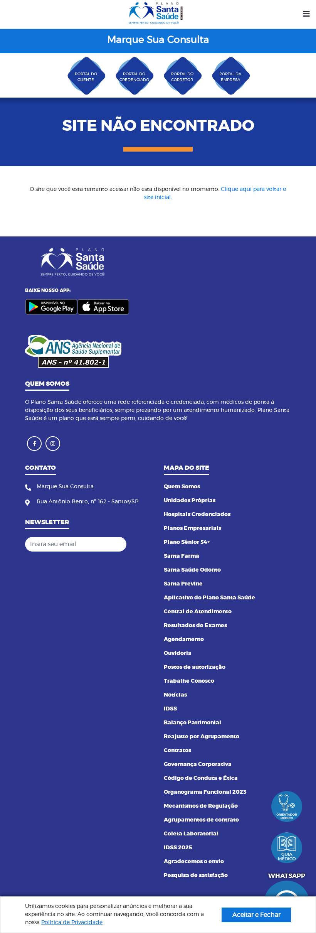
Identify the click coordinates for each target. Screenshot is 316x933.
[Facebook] (34, 443)
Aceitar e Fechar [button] (256, 915)
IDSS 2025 (178, 847)
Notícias (175, 695)
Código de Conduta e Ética (201, 778)
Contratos (177, 750)
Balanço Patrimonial (192, 722)
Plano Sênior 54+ (187, 542)
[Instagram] (52, 443)
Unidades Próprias (189, 500)
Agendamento (184, 639)
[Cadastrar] (144, 544)
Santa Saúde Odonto (192, 570)
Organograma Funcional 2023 (205, 792)
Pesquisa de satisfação (196, 875)
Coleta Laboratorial (191, 834)
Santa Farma (181, 556)
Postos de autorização (194, 667)
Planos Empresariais (192, 528)
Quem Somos (182, 486)
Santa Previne (183, 584)
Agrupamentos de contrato (201, 820)
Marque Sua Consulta (158, 40)
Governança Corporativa (198, 764)
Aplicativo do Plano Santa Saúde (209, 598)
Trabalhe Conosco (189, 681)
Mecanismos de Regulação (201, 806)
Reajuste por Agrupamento (201, 736)
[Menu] (306, 14)
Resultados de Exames (195, 625)
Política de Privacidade (72, 922)
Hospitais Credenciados (197, 514)
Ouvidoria (178, 653)
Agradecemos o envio (194, 861)
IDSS (170, 709)
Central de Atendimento (198, 611)
